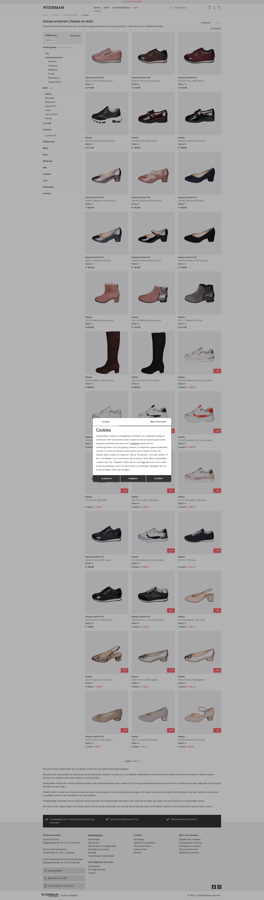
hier (143, 462)
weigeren (133, 478)
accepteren (106, 478)
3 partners (135, 444)
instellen (158, 478)
